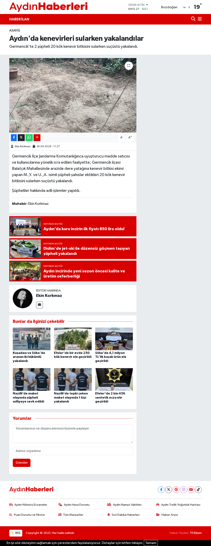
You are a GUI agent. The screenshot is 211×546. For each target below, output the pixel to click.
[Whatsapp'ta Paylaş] (29, 137)
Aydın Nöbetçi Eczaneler (30, 504)
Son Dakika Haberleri (125, 514)
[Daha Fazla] (37, 137)
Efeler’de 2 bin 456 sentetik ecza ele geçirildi (110, 397)
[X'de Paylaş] (21, 137)
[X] (168, 489)
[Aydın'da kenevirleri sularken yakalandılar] (72, 95)
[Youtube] (191, 489)
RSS (17, 532)
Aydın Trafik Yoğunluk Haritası (180, 504)
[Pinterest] (176, 489)
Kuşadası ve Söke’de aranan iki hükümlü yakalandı (29, 356)
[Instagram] (183, 489)
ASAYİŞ (14, 30)
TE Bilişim (196, 532)
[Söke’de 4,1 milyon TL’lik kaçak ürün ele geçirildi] (114, 339)
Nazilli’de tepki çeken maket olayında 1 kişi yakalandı (71, 397)
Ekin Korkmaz (22, 146)
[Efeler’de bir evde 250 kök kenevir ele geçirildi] (73, 339)
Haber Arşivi (170, 514)
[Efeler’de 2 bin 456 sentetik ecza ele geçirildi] (114, 379)
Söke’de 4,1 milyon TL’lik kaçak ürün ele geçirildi (110, 356)
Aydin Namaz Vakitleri (127, 504)
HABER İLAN (19, 19)
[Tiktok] (198, 489)
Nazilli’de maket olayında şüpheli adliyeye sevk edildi (28, 397)
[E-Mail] (39, 305)
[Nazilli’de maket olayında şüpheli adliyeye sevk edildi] (31, 379)
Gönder (22, 462)
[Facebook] (161, 489)
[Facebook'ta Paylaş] (14, 137)
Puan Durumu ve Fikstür (29, 514)
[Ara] (193, 19)
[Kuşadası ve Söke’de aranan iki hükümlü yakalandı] (31, 339)
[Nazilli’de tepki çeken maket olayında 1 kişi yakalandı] (73, 379)
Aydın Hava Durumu (77, 504)
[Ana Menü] (199, 19)
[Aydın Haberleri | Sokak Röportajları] (48, 7)
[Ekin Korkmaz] (23, 298)
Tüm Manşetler (73, 514)
